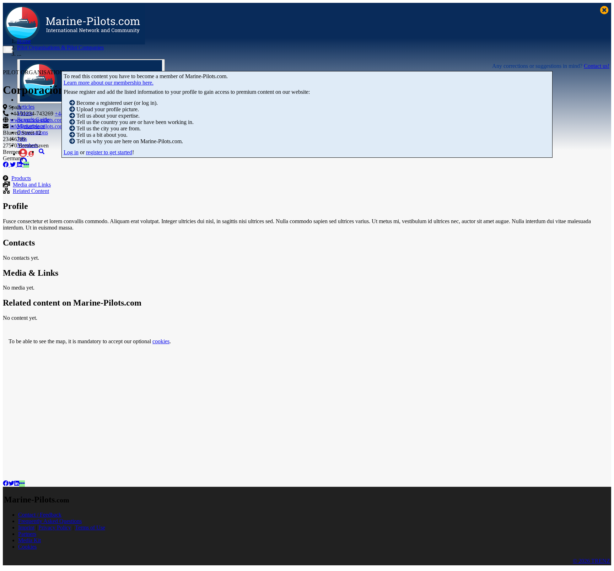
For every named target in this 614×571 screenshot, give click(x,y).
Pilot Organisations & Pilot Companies (60, 47)
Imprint (26, 527)
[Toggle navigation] (8, 49)
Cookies (27, 547)
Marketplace (31, 126)
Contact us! (596, 66)
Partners (27, 534)
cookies (160, 341)
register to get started (109, 152)
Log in (71, 152)
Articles (25, 107)
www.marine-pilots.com (37, 120)
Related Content (31, 191)
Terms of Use (90, 527)
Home (24, 41)
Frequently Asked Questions (50, 521)
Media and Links (32, 185)
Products (21, 178)
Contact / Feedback (39, 515)
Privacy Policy (54, 527)
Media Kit (29, 540)
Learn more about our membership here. (109, 83)
